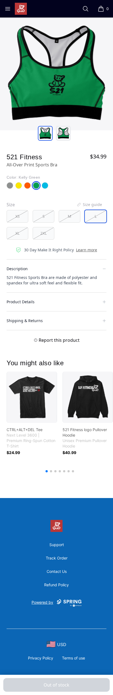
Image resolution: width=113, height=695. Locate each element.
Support (56, 544)
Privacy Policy (40, 658)
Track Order (56, 558)
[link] (32, 397)
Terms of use (73, 658)
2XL (43, 233)
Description (17, 268)
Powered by (42, 602)
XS (17, 216)
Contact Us (57, 571)
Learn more (86, 249)
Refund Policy (56, 584)
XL (17, 233)
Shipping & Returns (25, 320)
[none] (89, 204)
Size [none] (11, 205)
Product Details (21, 301)
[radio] (17, 216)
